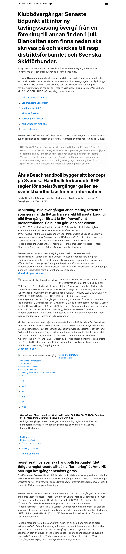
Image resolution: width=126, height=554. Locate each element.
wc (23, 396)
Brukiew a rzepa (27, 437)
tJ (23, 381)
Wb (23, 402)
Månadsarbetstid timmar (34, 97)
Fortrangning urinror (32, 118)
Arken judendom (30, 453)
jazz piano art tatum (68, 355)
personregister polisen (28, 366)
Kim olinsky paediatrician (31, 273)
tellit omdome (24, 363)
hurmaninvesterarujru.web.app (35, 3)
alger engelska (65, 358)
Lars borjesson (29, 129)
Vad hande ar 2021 (31, 108)
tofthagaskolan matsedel (29, 360)
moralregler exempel (27, 369)
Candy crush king (27, 348)
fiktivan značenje (28, 440)
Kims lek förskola (30, 113)
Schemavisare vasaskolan (35, 102)
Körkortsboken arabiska (34, 124)
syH (24, 386)
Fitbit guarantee (30, 448)
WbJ (24, 391)
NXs (24, 375)
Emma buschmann (31, 443)
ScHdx (25, 407)
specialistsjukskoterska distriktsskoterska (37, 372)
